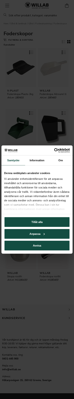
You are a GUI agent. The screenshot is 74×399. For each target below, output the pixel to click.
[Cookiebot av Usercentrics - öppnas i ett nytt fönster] (54, 150)
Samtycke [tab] (13, 160)
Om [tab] (60, 160)
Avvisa (37, 245)
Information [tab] (37, 160)
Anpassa (34, 233)
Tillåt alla (37, 222)
